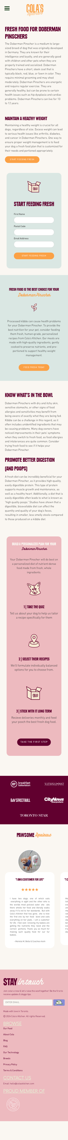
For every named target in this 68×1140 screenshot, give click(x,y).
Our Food (7, 1028)
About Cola (8, 1034)
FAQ (5, 1046)
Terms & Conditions (13, 1070)
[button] (7, 8)
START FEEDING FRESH (22, 160)
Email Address (21, 238)
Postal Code (19, 226)
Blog (5, 1040)
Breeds (6, 1058)
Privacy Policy (10, 1064)
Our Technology (11, 1052)
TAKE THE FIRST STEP (34, 742)
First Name (19, 214)
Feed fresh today (34, 368)
